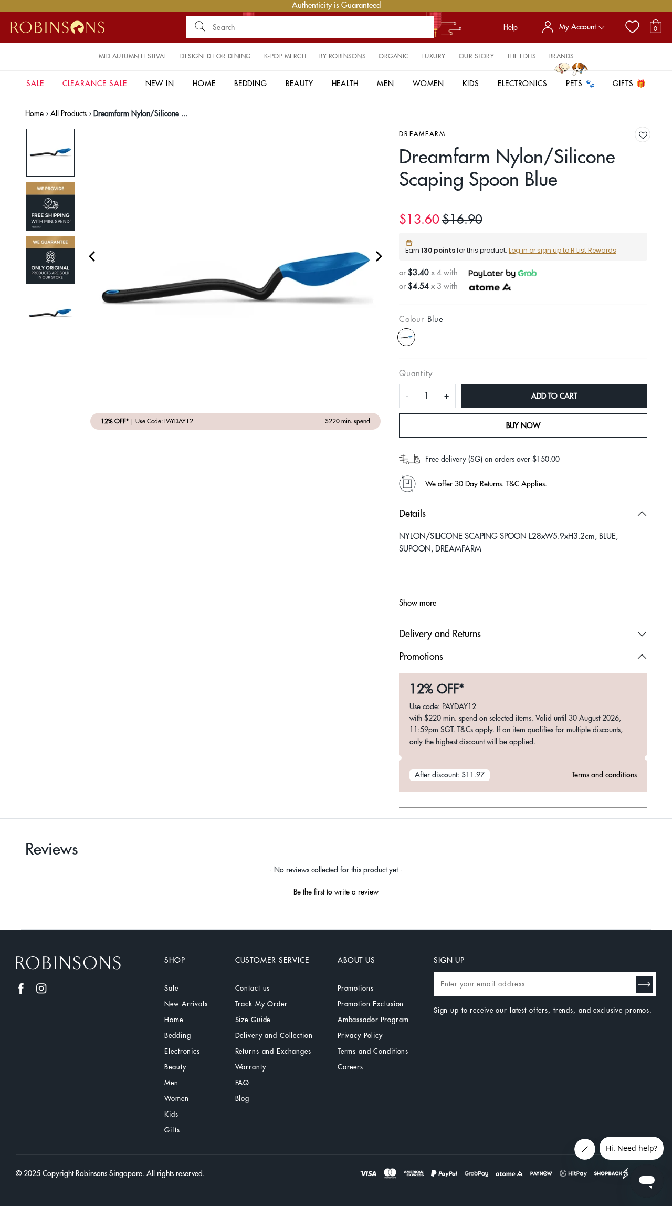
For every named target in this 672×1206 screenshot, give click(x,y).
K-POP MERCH (285, 56)
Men (171, 1082)
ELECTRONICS (523, 83)
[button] (643, 135)
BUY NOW (523, 425)
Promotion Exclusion (371, 1004)
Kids (171, 1114)
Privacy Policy (360, 1035)
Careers (350, 1067)
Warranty (250, 1067)
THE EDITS (521, 56)
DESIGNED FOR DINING (215, 56)
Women (176, 1098)
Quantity (415, 374)
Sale (171, 988)
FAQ (242, 1082)
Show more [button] (417, 603)
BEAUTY (299, 83)
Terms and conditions (604, 774)
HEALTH (345, 83)
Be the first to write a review (336, 892)
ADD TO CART (554, 396)
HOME (204, 83)
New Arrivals (185, 1004)
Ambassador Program (373, 1019)
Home (34, 113)
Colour (421, 320)
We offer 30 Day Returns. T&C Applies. (486, 483)
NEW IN (160, 83)
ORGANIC (394, 56)
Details (412, 513)
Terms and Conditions (373, 1051)
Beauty (175, 1067)
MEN (385, 83)
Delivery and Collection (274, 1035)
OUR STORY (477, 56)
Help (510, 27)
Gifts (172, 1130)
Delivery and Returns (440, 634)
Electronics (182, 1051)
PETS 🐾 (580, 83)
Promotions (421, 656)
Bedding (177, 1035)
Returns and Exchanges (273, 1051)
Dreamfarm (422, 134)
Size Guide (253, 1019)
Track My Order (261, 1004)
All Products (68, 113)
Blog (242, 1098)
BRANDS (561, 56)
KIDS (471, 83)
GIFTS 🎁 (629, 83)
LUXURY (434, 56)
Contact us (252, 988)
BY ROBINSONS (342, 56)
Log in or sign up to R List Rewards (562, 250)
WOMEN (429, 83)
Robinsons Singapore (109, 1173)
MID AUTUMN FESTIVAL (133, 56)
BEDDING (251, 83)
